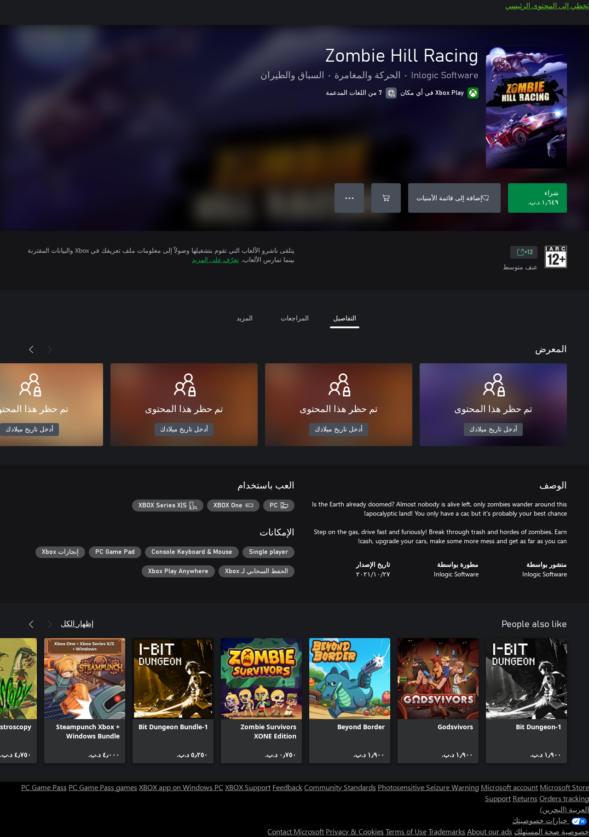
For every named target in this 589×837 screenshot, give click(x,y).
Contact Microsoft (295, 831)
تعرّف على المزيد (215, 259)
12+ (528, 252)
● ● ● (349, 197)
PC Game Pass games (103, 787)
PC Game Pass (44, 787)
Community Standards (340, 787)
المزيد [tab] (245, 318)
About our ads (489, 831)
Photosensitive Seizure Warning (428, 787)
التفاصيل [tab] (344, 318)
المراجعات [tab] (295, 318)
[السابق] (49, 349)
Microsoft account (509, 787)
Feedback (287, 787)
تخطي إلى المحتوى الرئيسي (547, 5)
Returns (525, 798)
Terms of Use (406, 831)
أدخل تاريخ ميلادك (493, 429)
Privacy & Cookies (355, 831)
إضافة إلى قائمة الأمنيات (449, 197)
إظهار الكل (77, 623)
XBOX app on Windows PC (181, 787)
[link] (526, 700)
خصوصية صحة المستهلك (551, 831)
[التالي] (31, 349)
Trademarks (446, 831)
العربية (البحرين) (564, 809)
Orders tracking (564, 798)
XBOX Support (248, 787)
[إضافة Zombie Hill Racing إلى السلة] (386, 198)
